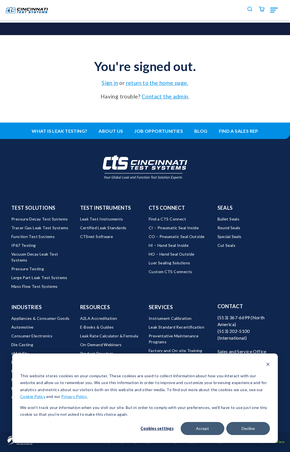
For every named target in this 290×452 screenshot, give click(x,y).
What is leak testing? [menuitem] (59, 131)
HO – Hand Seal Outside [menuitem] (171, 254)
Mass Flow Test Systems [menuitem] (34, 286)
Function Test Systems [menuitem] (33, 236)
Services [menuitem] (161, 307)
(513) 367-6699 (234, 317)
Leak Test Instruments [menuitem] (101, 219)
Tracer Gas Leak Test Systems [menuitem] (40, 227)
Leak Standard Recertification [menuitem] (176, 327)
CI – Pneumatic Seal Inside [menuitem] (174, 227)
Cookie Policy (32, 396)
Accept (202, 428)
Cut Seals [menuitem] (226, 245)
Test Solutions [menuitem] (33, 208)
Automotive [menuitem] (22, 327)
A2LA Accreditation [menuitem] (98, 318)
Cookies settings (157, 428)
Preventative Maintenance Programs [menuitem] (174, 338)
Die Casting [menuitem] (22, 344)
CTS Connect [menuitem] (167, 208)
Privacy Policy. (74, 396)
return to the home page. (157, 83)
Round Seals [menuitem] (229, 227)
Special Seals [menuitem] (230, 236)
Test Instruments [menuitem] (105, 208)
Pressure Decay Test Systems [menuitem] (39, 219)
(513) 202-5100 (234, 331)
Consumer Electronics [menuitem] (32, 335)
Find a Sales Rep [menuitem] (238, 131)
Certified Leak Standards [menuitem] (103, 227)
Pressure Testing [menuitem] (27, 268)
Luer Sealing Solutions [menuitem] (169, 262)
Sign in (110, 83)
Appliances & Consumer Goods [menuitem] (40, 318)
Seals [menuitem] (225, 208)
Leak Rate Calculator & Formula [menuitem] (109, 335)
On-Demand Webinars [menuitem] (101, 344)
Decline (248, 428)
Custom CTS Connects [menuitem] (170, 271)
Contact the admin (165, 96)
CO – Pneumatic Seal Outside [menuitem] (176, 236)
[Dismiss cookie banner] (268, 365)
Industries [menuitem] (26, 307)
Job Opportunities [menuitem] (158, 131)
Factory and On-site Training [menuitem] (175, 350)
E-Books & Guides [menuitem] (97, 327)
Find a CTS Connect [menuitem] (167, 219)
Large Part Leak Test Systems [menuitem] (39, 277)
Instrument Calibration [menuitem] (170, 318)
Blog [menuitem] (201, 131)
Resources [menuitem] (95, 307)
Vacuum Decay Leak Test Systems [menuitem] (35, 257)
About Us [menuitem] (111, 131)
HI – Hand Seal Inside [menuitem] (169, 245)
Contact (230, 306)
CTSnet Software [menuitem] (96, 236)
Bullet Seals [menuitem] (229, 219)
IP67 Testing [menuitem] (23, 245)
